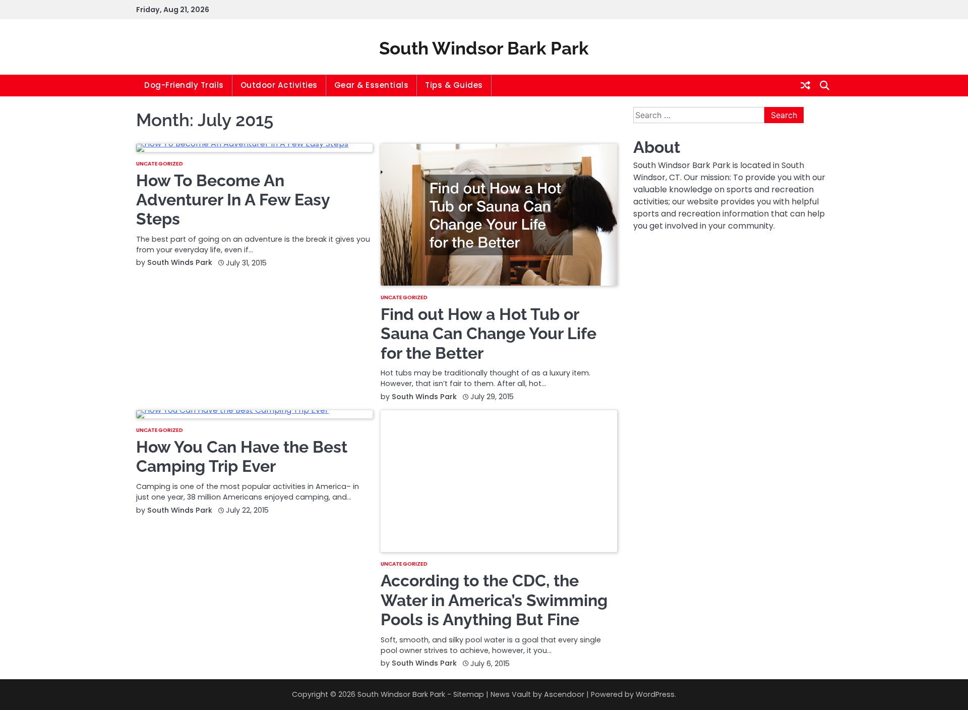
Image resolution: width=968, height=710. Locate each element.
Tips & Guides (454, 85)
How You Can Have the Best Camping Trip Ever (241, 456)
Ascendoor (564, 694)
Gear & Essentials (371, 85)
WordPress (655, 694)
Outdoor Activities (279, 85)
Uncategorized (159, 164)
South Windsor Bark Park (484, 48)
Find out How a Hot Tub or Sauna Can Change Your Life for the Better (488, 333)
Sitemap (468, 694)
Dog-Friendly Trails (184, 85)
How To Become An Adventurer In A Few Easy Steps (233, 200)
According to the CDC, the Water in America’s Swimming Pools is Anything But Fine (494, 600)
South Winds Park (179, 262)
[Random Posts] (805, 85)
